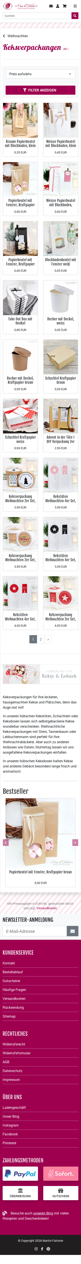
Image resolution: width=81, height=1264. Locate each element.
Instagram (11, 1125)
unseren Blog (43, 1213)
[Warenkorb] (64, 6)
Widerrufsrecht (14, 1044)
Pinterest (9, 1143)
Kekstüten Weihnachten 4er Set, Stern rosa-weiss (60, 500)
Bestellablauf (13, 972)
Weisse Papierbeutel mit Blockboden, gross (60, 204)
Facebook (10, 1134)
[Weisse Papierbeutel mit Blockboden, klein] (60, 120)
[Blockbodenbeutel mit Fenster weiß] (60, 238)
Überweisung (20, 1196)
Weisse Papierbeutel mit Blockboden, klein (60, 143)
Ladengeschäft (14, 1107)
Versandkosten (47, 908)
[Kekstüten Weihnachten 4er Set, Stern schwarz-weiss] (60, 534)
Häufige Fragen (14, 989)
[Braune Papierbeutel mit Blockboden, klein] (20, 120)
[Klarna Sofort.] (61, 1173)
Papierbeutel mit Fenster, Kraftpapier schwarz (20, 263)
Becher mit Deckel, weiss (60, 321)
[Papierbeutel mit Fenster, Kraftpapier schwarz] (20, 238)
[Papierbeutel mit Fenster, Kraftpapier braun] (20, 179)
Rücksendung (13, 1007)
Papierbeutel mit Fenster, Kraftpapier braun (20, 204)
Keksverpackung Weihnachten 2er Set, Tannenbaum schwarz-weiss (20, 502)
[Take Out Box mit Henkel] (20, 297)
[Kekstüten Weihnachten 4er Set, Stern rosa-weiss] (60, 475)
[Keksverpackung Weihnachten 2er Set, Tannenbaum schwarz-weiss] (20, 475)
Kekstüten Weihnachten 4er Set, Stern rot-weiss (20, 618)
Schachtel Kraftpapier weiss (20, 439)
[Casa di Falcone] (20, 5)
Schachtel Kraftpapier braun (60, 380)
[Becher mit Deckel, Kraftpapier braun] (20, 356)
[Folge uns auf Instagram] (36, 1248)
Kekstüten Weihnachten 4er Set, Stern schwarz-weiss (60, 559)
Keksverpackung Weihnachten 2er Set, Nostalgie (20, 559)
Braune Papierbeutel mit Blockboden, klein (20, 143)
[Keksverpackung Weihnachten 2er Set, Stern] (60, 593)
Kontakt (9, 963)
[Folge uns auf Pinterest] (48, 1248)
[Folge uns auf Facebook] (42, 1248)
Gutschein (60, 1196)
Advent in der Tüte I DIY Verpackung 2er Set (61, 441)
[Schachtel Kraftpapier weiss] (20, 415)
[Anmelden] (72, 931)
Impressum (11, 1079)
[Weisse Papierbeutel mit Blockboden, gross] (60, 179)
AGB (6, 1061)
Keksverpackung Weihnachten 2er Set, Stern (60, 618)
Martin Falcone (53, 1240)
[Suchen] (74, 15)
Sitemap (9, 1016)
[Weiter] (74, 842)
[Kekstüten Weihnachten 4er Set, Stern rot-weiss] (20, 593)
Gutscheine (11, 980)
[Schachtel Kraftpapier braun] (60, 356)
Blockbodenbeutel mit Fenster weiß (60, 261)
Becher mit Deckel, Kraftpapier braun (20, 380)
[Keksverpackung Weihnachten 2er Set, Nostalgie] (20, 534)
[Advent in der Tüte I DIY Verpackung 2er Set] (60, 415)
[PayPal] (20, 1173)
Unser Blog (11, 1116)
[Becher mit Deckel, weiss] (60, 297)
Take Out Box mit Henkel (20, 321)
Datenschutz (12, 1070)
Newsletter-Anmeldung (28, 919)
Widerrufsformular (16, 1053)
